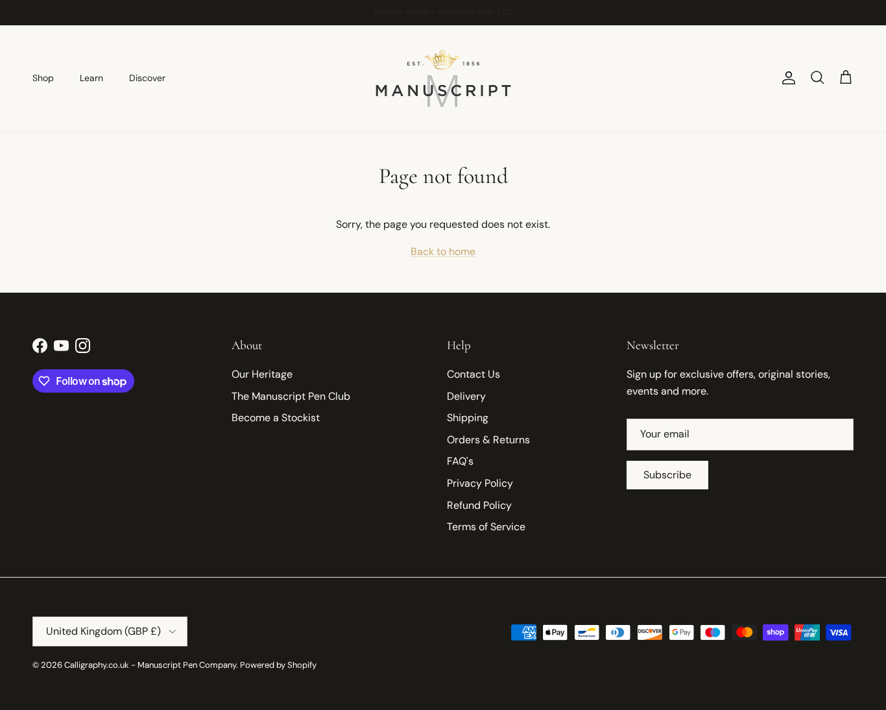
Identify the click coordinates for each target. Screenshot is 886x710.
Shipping (467, 417)
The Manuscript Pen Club (291, 396)
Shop (43, 78)
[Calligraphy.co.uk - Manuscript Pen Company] (443, 78)
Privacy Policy (480, 483)
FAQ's (460, 461)
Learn (91, 78)
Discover (147, 78)
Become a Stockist (276, 417)
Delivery (466, 396)
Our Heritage (262, 374)
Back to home (443, 251)
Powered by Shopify (278, 664)
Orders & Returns (488, 440)
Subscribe (667, 475)
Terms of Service (486, 526)
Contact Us (473, 374)
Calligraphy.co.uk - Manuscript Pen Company (150, 664)
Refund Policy (479, 505)
